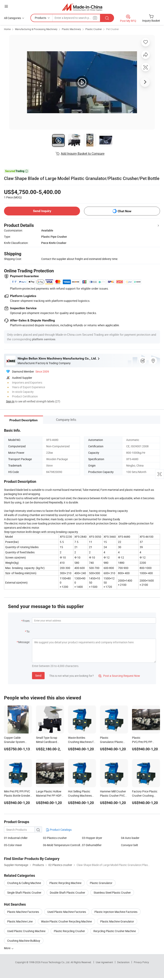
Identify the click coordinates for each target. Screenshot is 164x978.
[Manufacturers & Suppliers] (82, 7)
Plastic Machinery (71, 29)
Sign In (10, 401)
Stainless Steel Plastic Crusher (112, 892)
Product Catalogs (60, 830)
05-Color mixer (13, 845)
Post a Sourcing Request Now (119, 676)
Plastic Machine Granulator (117, 921)
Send (38, 675)
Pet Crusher (112, 29)
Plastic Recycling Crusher (69, 931)
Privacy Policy (141, 962)
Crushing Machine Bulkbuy (23, 941)
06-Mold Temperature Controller (62, 845)
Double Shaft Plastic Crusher (67, 892)
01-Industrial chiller (16, 838)
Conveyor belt (129, 845)
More (7, 948)
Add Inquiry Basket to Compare (82, 153)
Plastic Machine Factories (23, 912)
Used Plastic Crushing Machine (26, 931)
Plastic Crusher (93, 29)
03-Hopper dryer (92, 838)
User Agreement (104, 962)
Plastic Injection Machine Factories (115, 912)
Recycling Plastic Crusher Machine (114, 931)
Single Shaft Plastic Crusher (24, 892)
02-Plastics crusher (55, 838)
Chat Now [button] (124, 211)
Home (7, 29)
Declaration (123, 962)
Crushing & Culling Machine (24, 883)
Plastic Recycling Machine (65, 883)
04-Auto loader (130, 838)
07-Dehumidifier (92, 845)
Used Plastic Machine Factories (66, 912)
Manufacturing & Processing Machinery (36, 29)
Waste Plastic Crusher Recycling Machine (66, 921)
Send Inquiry (42, 211)
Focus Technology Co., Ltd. (56, 962)
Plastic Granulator (101, 883)
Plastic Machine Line (20, 921)
